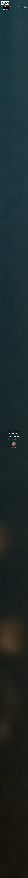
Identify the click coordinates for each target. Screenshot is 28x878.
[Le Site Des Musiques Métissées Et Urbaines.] (5, 2)
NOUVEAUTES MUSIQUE (14, 430)
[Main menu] (25, 8)
